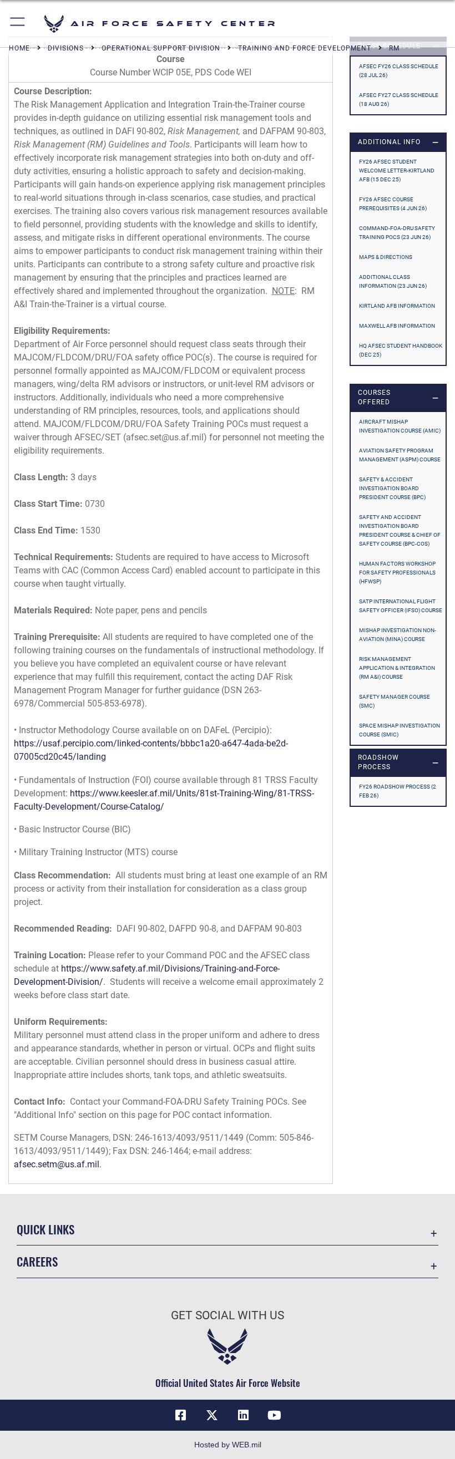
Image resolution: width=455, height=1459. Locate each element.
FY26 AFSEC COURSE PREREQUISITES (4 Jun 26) (393, 204)
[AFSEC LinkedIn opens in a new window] (243, 1415)
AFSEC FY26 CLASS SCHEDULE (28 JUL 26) (398, 71)
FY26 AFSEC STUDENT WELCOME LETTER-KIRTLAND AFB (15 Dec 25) (396, 170)
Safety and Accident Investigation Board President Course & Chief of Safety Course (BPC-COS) (400, 530)
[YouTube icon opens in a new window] (274, 1415)
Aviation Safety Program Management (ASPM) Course (400, 455)
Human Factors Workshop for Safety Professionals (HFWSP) (397, 572)
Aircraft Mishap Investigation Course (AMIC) (400, 426)
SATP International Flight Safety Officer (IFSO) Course (400, 606)
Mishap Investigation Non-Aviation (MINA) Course (397, 635)
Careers (37, 1261)
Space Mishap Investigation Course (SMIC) (399, 730)
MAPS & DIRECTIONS (385, 257)
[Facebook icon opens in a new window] (181, 1415)
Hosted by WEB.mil (227, 1444)
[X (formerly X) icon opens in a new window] (212, 1415)
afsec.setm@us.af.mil (56, 1164)
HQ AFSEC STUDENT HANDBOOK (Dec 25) (400, 350)
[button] (18, 23)
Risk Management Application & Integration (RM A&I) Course (397, 667)
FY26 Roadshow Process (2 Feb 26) (397, 791)
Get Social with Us (227, 1315)
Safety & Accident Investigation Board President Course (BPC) (392, 488)
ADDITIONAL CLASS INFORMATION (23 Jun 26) (393, 281)
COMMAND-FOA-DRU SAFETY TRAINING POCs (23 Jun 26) (397, 233)
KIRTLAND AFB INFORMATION (397, 305)
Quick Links (45, 1229)
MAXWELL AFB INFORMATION (397, 325)
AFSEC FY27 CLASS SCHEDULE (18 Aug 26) (398, 99)
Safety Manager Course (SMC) (394, 701)
